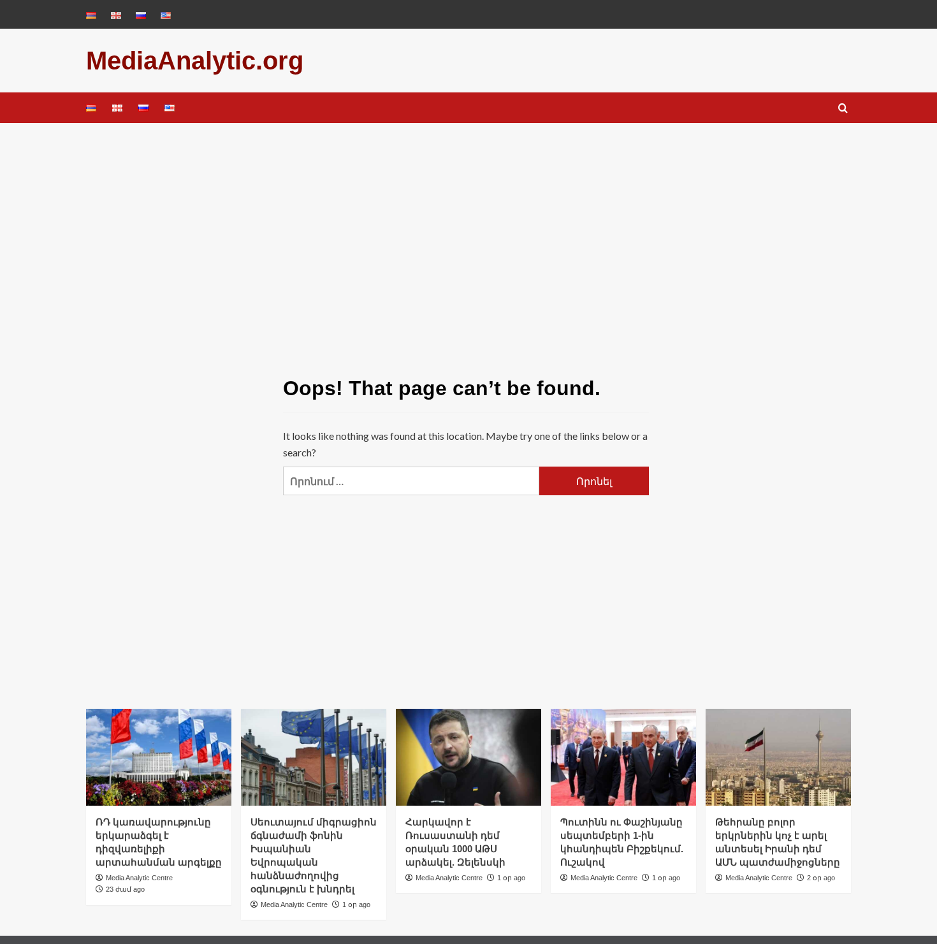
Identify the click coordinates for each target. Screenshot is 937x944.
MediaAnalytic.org (194, 61)
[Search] (843, 109)
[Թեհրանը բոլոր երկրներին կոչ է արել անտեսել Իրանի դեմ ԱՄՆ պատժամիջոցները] (778, 757)
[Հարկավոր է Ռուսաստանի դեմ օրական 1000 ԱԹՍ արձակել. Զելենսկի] (468, 757)
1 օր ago (356, 904)
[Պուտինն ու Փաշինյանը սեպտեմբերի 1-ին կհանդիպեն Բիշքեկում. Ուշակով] (623, 757)
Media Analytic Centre (139, 878)
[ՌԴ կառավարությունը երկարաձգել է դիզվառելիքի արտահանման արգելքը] (158, 757)
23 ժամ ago (125, 889)
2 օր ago (821, 878)
